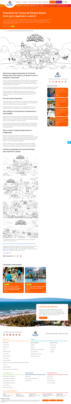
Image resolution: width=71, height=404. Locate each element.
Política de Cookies (63, 333)
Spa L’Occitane (6, 385)
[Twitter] (59, 82)
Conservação (53, 347)
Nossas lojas (27, 376)
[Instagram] (53, 82)
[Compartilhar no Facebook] (14, 256)
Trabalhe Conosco (7, 355)
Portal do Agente (7, 360)
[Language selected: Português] (66, 2)
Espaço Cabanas (34, 351)
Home (4, 30)
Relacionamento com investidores (10, 369)
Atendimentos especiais (36, 353)
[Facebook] (50, 82)
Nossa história (6, 347)
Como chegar (6, 353)
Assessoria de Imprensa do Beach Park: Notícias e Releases (16, 362)
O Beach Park (19, 5)
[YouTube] (56, 82)
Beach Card (33, 5)
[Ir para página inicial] (10, 3)
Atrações (33, 345)
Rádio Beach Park (51, 380)
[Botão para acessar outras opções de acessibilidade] (63, 2)
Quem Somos (6, 344)
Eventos (4, 349)
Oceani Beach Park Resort (9, 378)
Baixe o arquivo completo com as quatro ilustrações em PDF (16, 243)
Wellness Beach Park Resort (9, 382)
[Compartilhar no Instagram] (18, 256)
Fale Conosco (6, 358)
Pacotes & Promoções (8, 387)
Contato (41, 5)
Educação (52, 349)
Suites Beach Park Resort (8, 380)
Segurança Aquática (35, 356)
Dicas (13, 26)
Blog (37, 5)
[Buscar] (67, 5)
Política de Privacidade (51, 333)
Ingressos (33, 347)
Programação (28, 380)
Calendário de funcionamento (37, 349)
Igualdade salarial (7, 367)
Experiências (5, 342)
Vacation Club (27, 5)
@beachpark (6, 250)
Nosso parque (53, 345)
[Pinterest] (62, 82)
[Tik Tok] (65, 82)
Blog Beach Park (6, 351)
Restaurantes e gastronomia (31, 378)
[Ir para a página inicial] (35, 333)
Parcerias (5, 364)
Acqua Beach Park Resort (8, 376)
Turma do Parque (51, 382)
